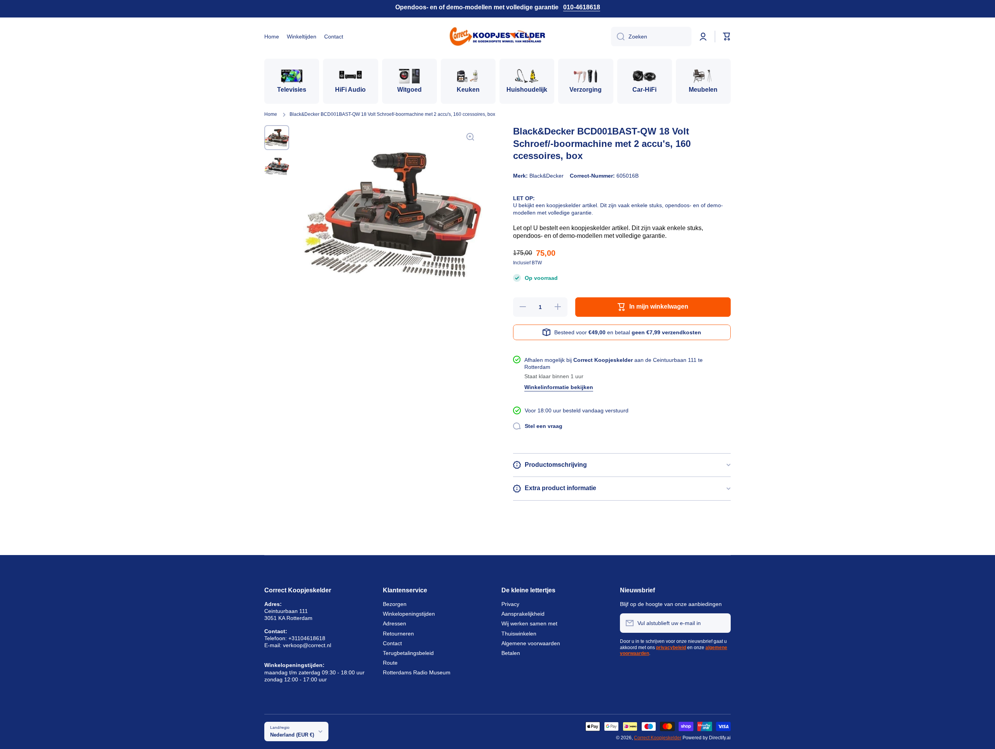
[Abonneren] (721, 623)
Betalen (510, 653)
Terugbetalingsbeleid (408, 653)
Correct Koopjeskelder (657, 737)
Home (270, 114)
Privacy (510, 604)
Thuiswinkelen (518, 633)
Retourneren (398, 633)
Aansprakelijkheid (523, 614)
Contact (392, 643)
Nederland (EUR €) (292, 735)
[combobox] (651, 36)
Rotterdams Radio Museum (416, 672)
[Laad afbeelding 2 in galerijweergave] (276, 166)
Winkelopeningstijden (409, 614)
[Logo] (497, 36)
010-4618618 (581, 7)
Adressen (394, 623)
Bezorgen (395, 604)
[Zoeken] (618, 36)
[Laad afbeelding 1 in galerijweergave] (276, 137)
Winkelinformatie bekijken (558, 387)
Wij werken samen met (529, 623)
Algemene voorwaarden (530, 643)
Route (390, 663)
